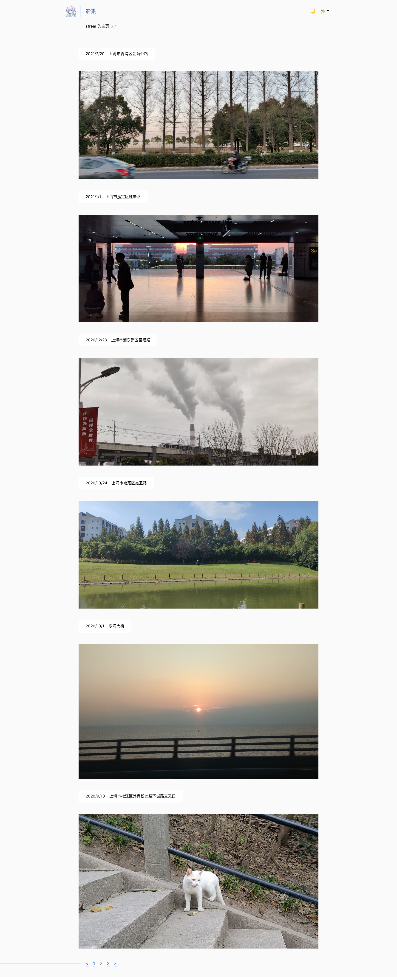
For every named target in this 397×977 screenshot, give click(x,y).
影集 (91, 11)
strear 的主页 (101, 26)
